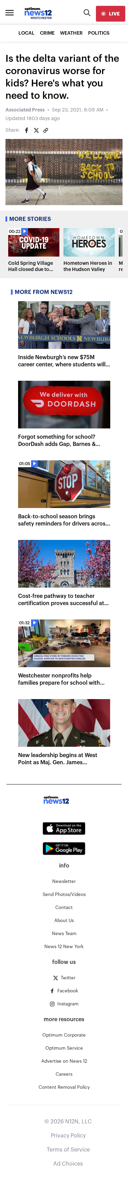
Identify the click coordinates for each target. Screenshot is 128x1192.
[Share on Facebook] (26, 130)
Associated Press (25, 110)
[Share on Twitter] (36, 130)
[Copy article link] (45, 130)
